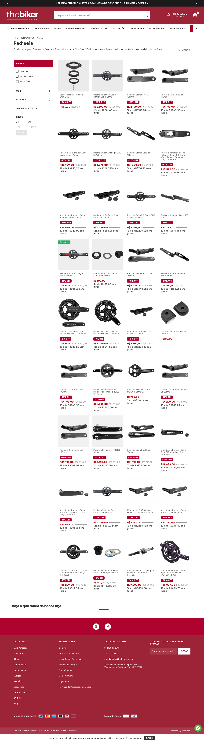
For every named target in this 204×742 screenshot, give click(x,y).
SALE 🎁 (17, 698)
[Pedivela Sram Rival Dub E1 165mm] (141, 133)
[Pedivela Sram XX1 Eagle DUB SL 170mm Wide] (141, 196)
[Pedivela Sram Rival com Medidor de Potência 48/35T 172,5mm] (107, 370)
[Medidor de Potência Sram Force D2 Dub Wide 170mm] (141, 491)
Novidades (42, 28)
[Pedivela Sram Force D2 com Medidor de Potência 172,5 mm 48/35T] (73, 551)
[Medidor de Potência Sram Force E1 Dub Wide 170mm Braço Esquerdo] (73, 491)
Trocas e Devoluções (69, 653)
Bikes (57, 28)
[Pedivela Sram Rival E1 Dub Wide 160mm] (174, 254)
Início (16, 38)
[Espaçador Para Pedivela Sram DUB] (73, 75)
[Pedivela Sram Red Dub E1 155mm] (141, 254)
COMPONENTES (27, 38)
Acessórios (157, 28)
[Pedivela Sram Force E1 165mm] (141, 75)
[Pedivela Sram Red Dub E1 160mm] (73, 430)
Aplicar (21, 133)
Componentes (75, 28)
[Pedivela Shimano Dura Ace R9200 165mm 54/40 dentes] (107, 312)
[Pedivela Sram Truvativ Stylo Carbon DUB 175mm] (73, 133)
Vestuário (137, 28)
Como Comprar (66, 676)
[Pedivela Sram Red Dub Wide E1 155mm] (174, 370)
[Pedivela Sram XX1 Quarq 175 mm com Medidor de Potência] (141, 551)
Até (29, 122)
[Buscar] (146, 15)
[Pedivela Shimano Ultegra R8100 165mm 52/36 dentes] (73, 312)
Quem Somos (65, 670)
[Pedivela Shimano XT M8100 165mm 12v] (107, 430)
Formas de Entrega (68, 664)
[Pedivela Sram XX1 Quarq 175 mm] (174, 196)
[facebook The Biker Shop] (108, 626)
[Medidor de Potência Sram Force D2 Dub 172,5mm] (174, 491)
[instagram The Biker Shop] (96, 626)
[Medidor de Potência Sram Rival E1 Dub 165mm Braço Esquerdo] (174, 430)
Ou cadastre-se (179, 16)
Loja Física (64, 681)
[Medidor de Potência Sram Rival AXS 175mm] (107, 196)
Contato (62, 648)
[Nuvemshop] (180, 731)
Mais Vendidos (20, 28)
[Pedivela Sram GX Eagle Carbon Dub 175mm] (107, 75)
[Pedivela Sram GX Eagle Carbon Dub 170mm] (107, 491)
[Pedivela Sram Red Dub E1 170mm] (73, 370)
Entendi (149, 738)
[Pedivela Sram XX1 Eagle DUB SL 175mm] (107, 133)
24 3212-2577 (110, 653)
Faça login (182, 14)
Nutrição (119, 28)
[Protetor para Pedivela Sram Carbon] (174, 312)
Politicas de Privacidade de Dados (75, 687)
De (17, 122)
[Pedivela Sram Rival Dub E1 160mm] (141, 430)
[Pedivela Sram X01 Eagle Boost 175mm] (73, 254)
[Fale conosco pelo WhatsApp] (198, 728)
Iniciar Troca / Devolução (70, 659)
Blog (16, 703)
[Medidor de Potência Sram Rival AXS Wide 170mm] (73, 196)
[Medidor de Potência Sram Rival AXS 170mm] (141, 312)
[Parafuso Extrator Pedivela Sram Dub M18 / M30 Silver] (107, 551)
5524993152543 (112, 648)
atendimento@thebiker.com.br (118, 659)
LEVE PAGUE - (177, 28)
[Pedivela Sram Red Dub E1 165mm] (174, 75)
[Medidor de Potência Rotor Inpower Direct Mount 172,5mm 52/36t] (174, 551)
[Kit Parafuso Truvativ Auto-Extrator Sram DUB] (107, 254)
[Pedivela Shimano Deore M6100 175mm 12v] (141, 370)
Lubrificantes (98, 28)
